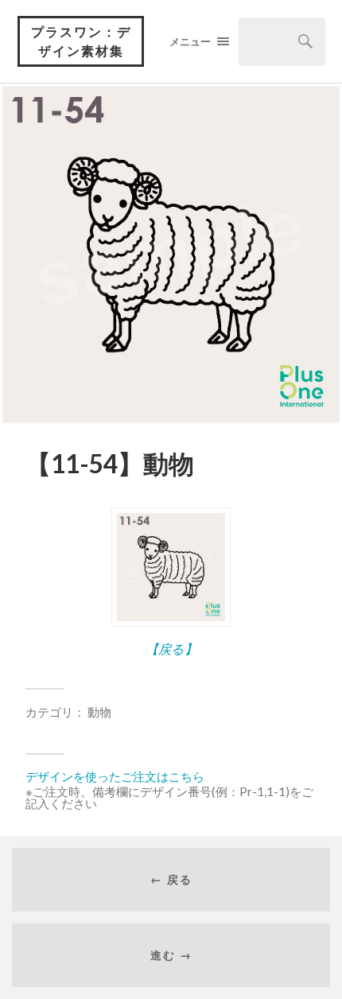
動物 (99, 712)
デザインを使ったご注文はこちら (114, 776)
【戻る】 (171, 648)
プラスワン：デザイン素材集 (81, 41)
